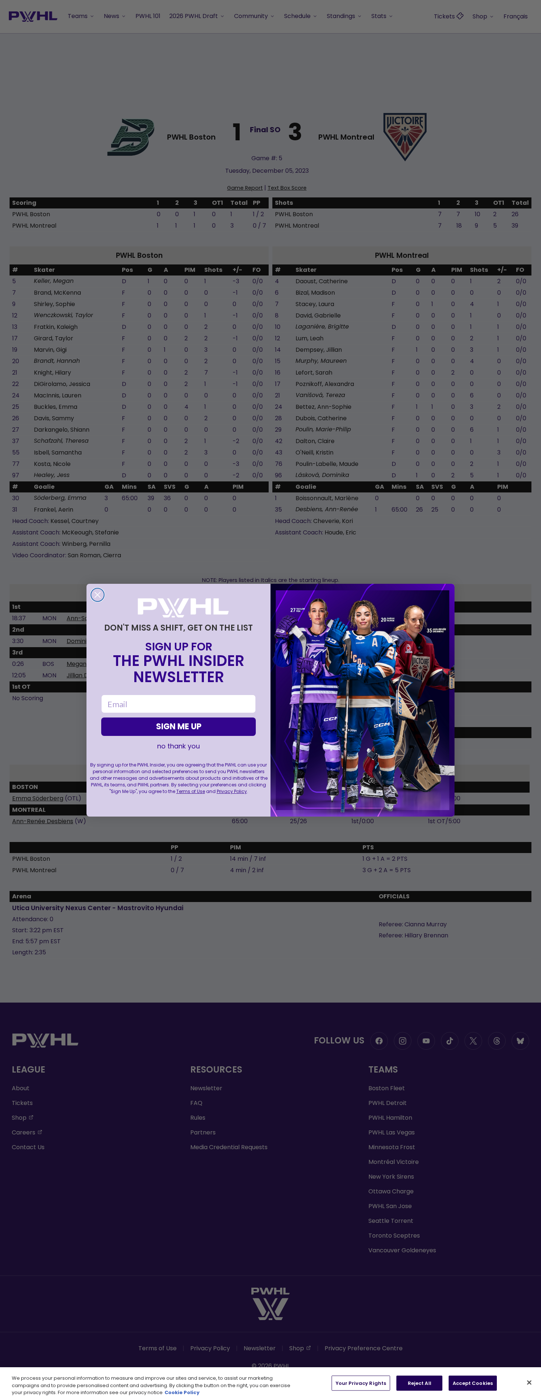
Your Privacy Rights (361, 1382)
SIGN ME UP (178, 726)
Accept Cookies (473, 1382)
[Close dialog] (97, 594)
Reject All (419, 1382)
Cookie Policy (182, 1392)
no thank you (178, 746)
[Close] (529, 1382)
